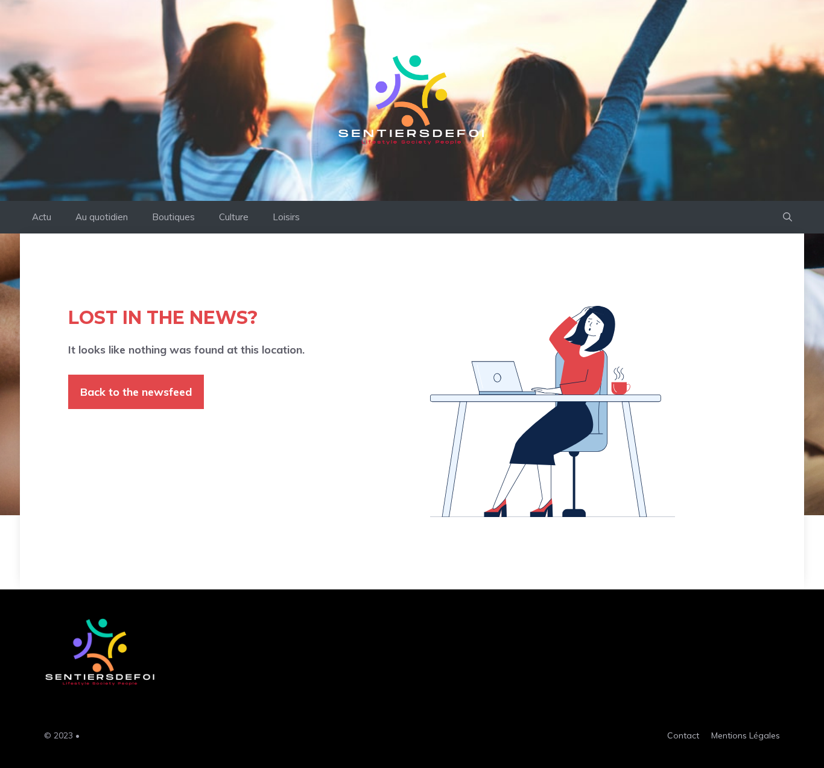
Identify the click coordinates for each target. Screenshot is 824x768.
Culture (234, 217)
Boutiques (173, 217)
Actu (41, 217)
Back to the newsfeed (136, 392)
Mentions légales (745, 735)
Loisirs (286, 217)
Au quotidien (101, 217)
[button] (787, 217)
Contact (683, 735)
